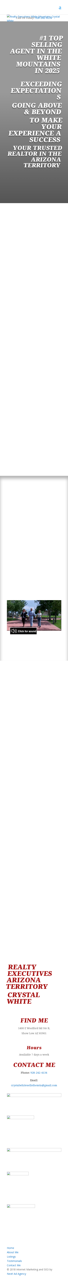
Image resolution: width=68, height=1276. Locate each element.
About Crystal (34, 736)
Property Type (14, 384)
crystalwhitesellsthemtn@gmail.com (34, 1085)
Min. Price (12, 395)
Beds (10, 417)
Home (10, 1248)
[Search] (34, 445)
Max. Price (12, 406)
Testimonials (14, 1261)
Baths (10, 428)
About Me (12, 1252)
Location (11, 373)
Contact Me (14, 1265)
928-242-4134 (34, 223)
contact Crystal (49, 929)
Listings (11, 1256)
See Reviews (34, 882)
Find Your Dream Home (34, 811)
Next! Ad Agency (16, 1273)
